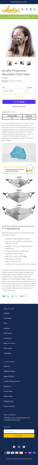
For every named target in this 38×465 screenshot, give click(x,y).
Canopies (7, 313)
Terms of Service (9, 406)
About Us (7, 366)
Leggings (7, 328)
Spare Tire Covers (10, 343)
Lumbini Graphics (15, 459)
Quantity (29, 87)
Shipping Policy (9, 401)
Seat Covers (8, 338)
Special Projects (9, 376)
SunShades (7, 353)
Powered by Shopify (26, 459)
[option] (9, 63)
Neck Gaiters (8, 333)
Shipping (5, 81)
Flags (5, 323)
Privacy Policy (8, 391)
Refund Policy (8, 396)
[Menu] (35, 9)
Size (3, 87)
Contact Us (7, 386)
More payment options (19, 106)
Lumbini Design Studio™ (12, 381)
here (25, 256)
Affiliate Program (9, 371)
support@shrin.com (13, 228)
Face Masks (7, 318)
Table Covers (8, 348)
